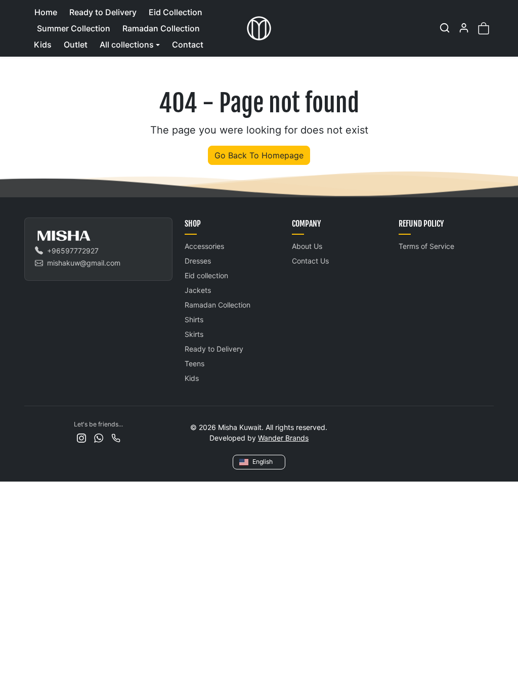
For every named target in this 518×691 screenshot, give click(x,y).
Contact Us (310, 260)
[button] (444, 27)
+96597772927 (73, 250)
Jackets (198, 290)
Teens (194, 363)
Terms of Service (426, 246)
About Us (307, 246)
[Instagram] (81, 437)
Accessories (204, 246)
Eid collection (206, 275)
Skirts (194, 334)
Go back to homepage (259, 155)
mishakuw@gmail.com (83, 262)
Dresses (198, 260)
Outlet (76, 44)
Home (45, 12)
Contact (187, 44)
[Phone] (115, 437)
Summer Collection (73, 28)
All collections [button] (127, 44)
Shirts (194, 319)
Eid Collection (175, 12)
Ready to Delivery (103, 12)
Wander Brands (283, 438)
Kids (43, 44)
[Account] (463, 27)
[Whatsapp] (98, 437)
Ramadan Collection (161, 28)
